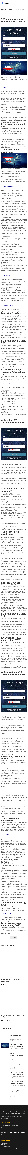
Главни (4, 9)
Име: (3, 35)
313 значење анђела (8, 87)
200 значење (6, 275)
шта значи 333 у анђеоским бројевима (10, 1148)
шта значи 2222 (7, 790)
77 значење (6, 834)
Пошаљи (14, 53)
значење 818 (6, 383)
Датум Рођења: (7, 42)
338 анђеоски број (8, 186)
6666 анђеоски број (8, 305)
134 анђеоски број (7, 913)
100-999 (10, 9)
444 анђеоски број (5, 1146)
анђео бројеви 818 (5, 1143)
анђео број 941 (4, 1144)
